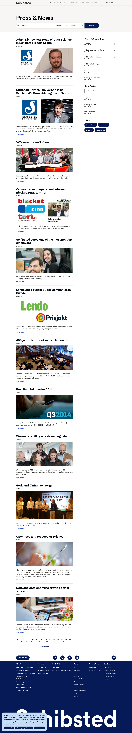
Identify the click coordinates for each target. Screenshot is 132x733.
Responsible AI (56, 667)
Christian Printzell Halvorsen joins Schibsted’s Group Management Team (42, 91)
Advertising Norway (110, 673)
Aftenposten (77, 676)
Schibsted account (109, 670)
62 (43, 642)
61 (39, 642)
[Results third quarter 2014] (44, 407)
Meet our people (43, 673)
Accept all (9, 728)
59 (31, 642)
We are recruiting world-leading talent (43, 436)
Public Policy (20, 679)
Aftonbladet (77, 670)
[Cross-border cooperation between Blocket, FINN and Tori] (44, 210)
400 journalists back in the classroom (42, 340)
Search (91, 25)
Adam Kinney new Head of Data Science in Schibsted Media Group (44, 41)
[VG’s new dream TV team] (44, 160)
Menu (109, 3)
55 (70, 640)
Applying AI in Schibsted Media (61, 670)
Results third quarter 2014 (34, 389)
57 (22, 642)
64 (51, 642)
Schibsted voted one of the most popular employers (44, 241)
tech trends (100, 130)
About (49, 3)
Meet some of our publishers (24, 667)
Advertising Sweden (110, 676)
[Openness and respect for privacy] (44, 554)
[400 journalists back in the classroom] (44, 358)
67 (64, 642)
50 (50, 640)
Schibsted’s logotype (95, 670)
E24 (67, 32)
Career (55, 3)
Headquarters (108, 679)
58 (26, 642)
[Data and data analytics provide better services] (44, 609)
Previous (43, 646)
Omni (75, 693)
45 (28, 640)
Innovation (104, 125)
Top (113, 658)
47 (37, 640)
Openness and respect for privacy (39, 536)
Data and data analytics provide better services (42, 589)
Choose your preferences (24, 728)
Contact (94, 3)
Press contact (108, 667)
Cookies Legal (23, 658)
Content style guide (22, 690)
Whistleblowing (20, 684)
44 (24, 640)
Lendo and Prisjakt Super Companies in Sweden (43, 291)
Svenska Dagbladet (79, 679)
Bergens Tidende (79, 684)
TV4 (75, 673)
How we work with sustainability (26, 673)
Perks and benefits (43, 670)
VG (74, 667)
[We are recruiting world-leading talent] (44, 454)
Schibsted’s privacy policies (24, 682)
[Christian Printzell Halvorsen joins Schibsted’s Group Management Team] (44, 110)
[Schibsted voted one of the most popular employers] (44, 260)
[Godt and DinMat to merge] (44, 505)
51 (54, 640)
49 (46, 640)
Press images (92, 667)
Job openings (42, 667)
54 (66, 640)
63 (47, 642)
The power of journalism (23, 670)
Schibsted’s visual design (23, 687)
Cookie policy (39, 728)
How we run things (21, 676)
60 (35, 642)
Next (47, 646)
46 (33, 640)
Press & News (84, 3)
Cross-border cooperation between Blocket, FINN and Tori (41, 191)
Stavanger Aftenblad (80, 690)
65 (56, 642)
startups (89, 130)
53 (62, 640)
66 (60, 642)
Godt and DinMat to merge (34, 485)
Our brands (73, 3)
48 (41, 640)
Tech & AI (63, 3)
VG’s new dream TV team (33, 142)
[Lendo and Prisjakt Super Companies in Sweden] (44, 310)
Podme (76, 696)
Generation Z (90, 125)
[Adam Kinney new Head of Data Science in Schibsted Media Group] (44, 60)
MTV (75, 682)
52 (58, 640)
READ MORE (20, 82)
